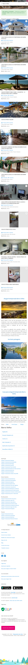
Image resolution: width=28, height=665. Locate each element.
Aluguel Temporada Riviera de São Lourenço (11, 468)
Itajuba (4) (4, 431)
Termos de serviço (5, 545)
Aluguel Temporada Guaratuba (8, 515)
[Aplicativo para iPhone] (18, 589)
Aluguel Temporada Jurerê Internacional (10, 490)
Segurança (3, 563)
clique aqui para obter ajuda (16, 600)
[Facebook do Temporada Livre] (2, 556)
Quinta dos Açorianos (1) (8, 445)
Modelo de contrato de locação (8, 537)
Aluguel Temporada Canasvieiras (8, 487)
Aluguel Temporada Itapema (7, 482)
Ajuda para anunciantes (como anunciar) (10, 576)
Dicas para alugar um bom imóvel (8, 568)
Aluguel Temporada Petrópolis (8, 508)
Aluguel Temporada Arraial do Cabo (9, 503)
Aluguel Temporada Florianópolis (8, 480)
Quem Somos (4, 532)
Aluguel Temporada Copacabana (8, 502)
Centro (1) (4, 438)
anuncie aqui (14, 597)
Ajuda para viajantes (5, 566)
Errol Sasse (14, 424)
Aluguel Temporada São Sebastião (8, 462)
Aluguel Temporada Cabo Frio (7, 500)
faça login (13, 592)
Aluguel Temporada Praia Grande (8, 467)
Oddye (22, 424)
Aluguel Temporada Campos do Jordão (9, 473)
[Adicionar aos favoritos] (26, 21)
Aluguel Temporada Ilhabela (7, 472)
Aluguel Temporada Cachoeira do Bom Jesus (11, 491)
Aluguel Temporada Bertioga (7, 463)
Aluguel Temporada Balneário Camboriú (10, 488)
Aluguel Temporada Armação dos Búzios (10, 505)
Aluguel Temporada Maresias (7, 470)
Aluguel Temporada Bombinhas (8, 478)
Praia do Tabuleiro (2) (7, 435)
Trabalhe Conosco (5, 548)
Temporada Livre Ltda (18, 634)
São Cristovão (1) (6, 442)
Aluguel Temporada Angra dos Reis (9, 507)
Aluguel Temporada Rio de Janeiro (8, 498)
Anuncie (6, 535)
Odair (7, 424)
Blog (2, 542)
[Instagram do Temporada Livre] (5, 556)
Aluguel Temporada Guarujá (7, 465)
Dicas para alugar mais (6, 579)
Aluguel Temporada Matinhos (7, 517)
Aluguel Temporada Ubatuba (7, 460)
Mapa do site (4, 540)
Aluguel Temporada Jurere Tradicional (9, 493)
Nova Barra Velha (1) (7, 449)
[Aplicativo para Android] (7, 589)
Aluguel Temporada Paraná (7, 513)
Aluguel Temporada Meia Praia (8, 483)
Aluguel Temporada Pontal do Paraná (9, 518)
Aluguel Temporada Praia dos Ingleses (9, 485)
